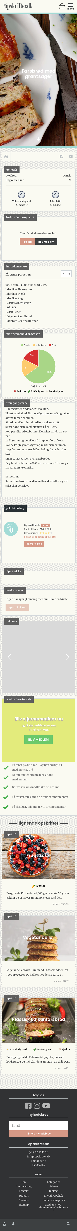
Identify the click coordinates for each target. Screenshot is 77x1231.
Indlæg (53, 1191)
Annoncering (24, 1186)
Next (67, 657)
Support (23, 1195)
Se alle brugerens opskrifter (40, 536)
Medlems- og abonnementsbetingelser (53, 1207)
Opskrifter (18, 6)
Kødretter (21, 391)
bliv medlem (46, 242)
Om (23, 1182)
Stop (4, 657)
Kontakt (23, 1191)
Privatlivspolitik (53, 1195)
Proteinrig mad (56, 391)
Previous (10, 657)
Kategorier (53, 1182)
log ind (27, 242)
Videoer (53, 1186)
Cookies (23, 1200)
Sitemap (24, 1204)
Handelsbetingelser (53, 1200)
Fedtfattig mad (37, 391)
